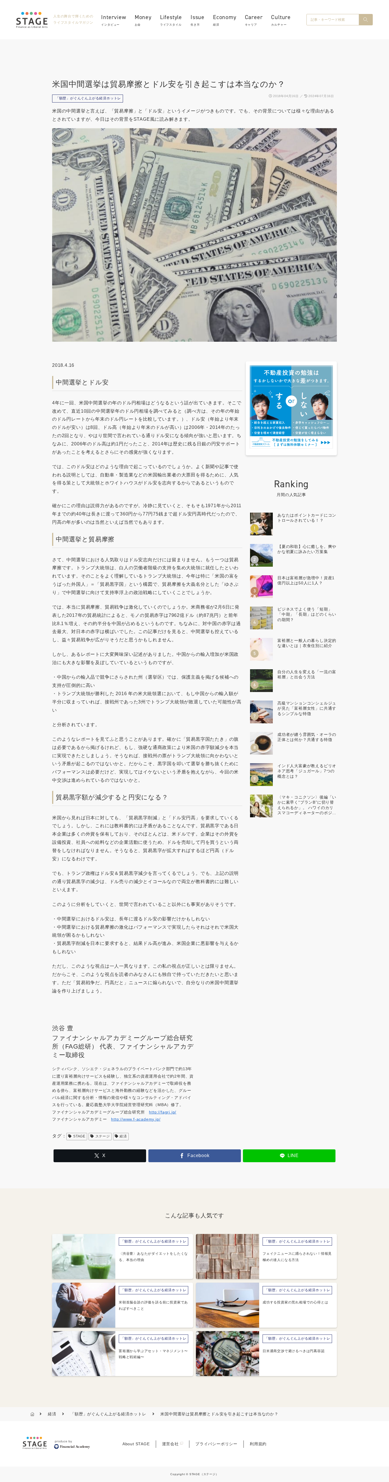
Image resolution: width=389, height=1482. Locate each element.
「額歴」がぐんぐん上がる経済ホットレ (88, 98)
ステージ (102, 1136)
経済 (123, 1136)
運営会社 (170, 1444)
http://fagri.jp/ (162, 1112)
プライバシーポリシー (216, 1444)
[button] (365, 19)
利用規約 (258, 1444)
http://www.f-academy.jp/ (135, 1119)
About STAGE (136, 1444)
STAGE (79, 1136)
